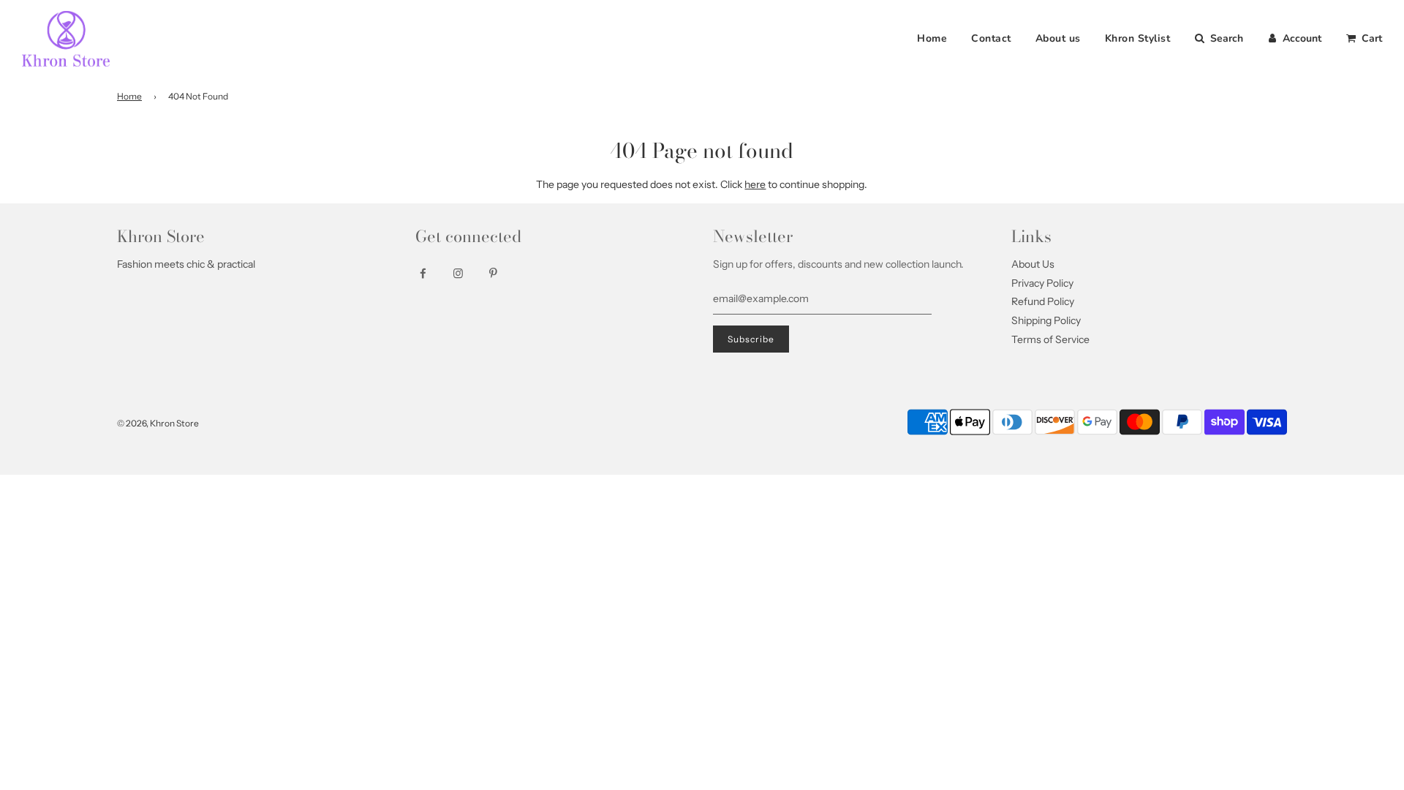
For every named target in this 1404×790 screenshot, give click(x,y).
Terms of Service (1050, 339)
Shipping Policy (1046, 320)
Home (932, 38)
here (755, 184)
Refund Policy (1042, 301)
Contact (991, 38)
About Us (1032, 264)
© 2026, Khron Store (158, 423)
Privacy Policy (1042, 283)
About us (1058, 38)
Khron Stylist (1138, 38)
